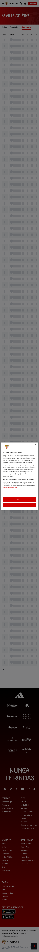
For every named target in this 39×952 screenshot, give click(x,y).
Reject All (19, 499)
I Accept (19, 505)
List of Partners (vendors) (10, 487)
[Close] (35, 444)
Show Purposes (19, 494)
